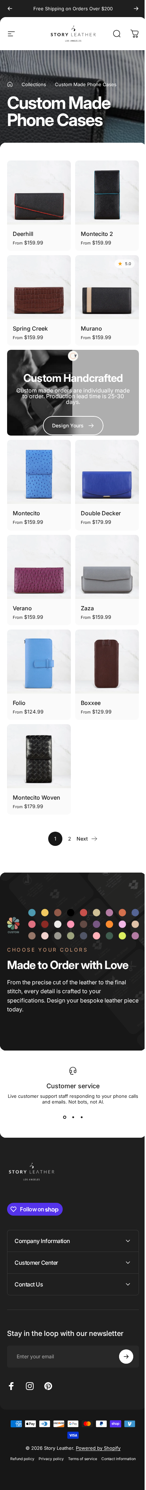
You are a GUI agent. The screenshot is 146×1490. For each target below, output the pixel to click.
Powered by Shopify (95, 1432)
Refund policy (20, 1443)
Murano (91, 328)
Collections (34, 84)
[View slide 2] (73, 1117)
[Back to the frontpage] (10, 84)
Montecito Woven (36, 797)
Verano (22, 608)
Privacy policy (48, 1443)
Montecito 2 (97, 233)
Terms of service (80, 1443)
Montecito (26, 513)
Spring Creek (30, 328)
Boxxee (91, 702)
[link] (73, 425)
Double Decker (101, 513)
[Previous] (10, 8)
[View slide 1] (64, 1117)
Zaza (87, 608)
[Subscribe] (121, 1340)
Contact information (116, 1443)
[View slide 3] (81, 1117)
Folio (19, 702)
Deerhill (23, 233)
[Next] (136, 8)
